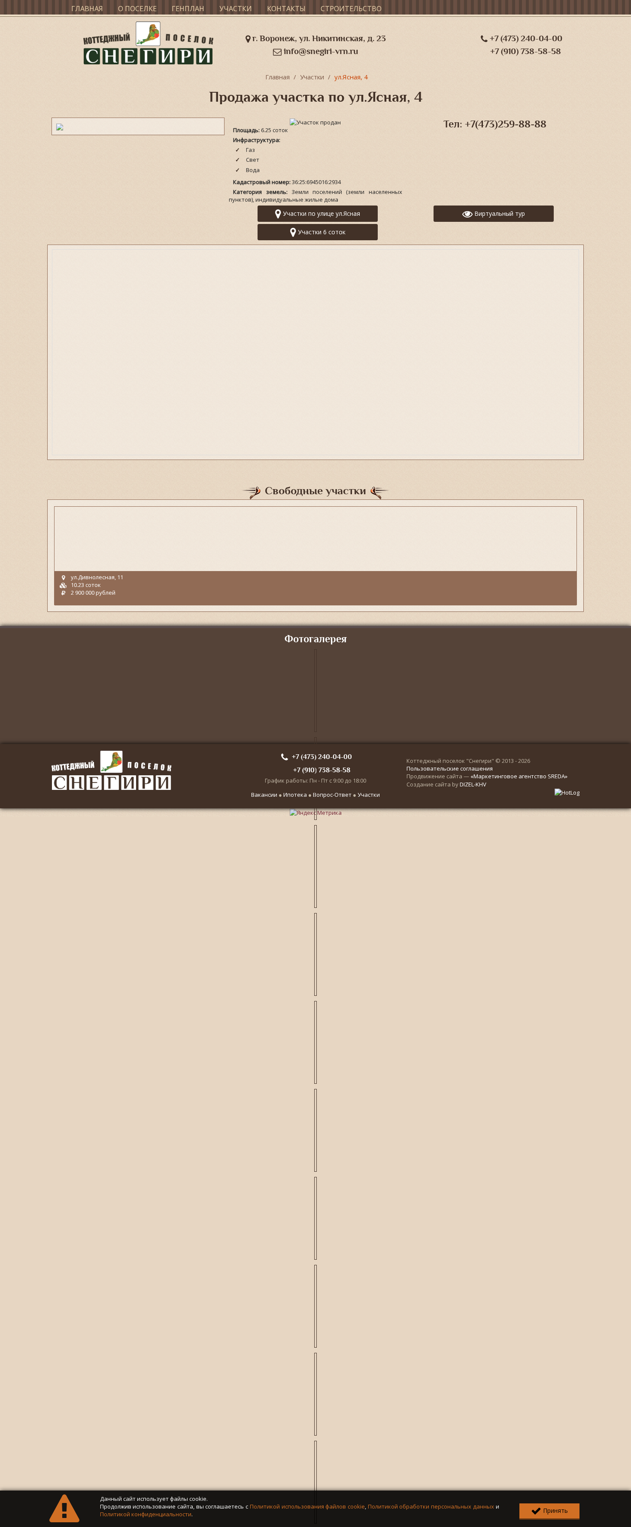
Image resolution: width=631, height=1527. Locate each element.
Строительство (351, 8)
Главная (87, 8)
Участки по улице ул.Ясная (320, 213)
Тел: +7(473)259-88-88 (494, 124)
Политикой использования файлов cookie (307, 1506)
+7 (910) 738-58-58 (525, 51)
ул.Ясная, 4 (351, 77)
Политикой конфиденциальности (145, 1514)
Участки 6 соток (321, 232)
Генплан (188, 8)
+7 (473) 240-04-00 (525, 38)
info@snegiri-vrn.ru (320, 51)
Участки (235, 8)
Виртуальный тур (499, 213)
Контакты (286, 8)
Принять (554, 1510)
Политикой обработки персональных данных (431, 1506)
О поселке (137, 8)
